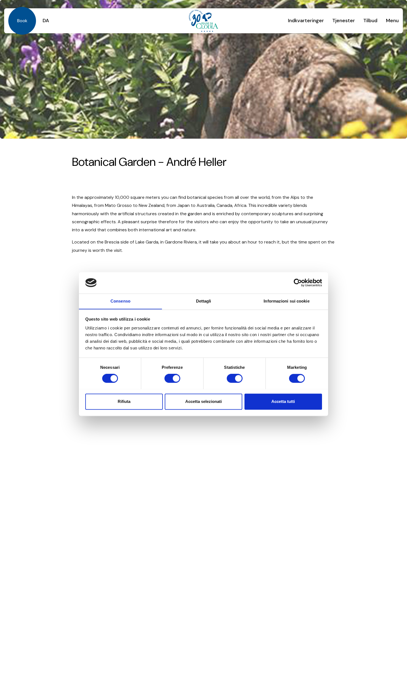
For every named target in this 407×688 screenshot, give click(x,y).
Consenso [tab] (120, 301)
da (46, 20)
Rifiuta (124, 401)
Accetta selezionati (203, 401)
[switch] (172, 378)
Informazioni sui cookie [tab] (286, 301)
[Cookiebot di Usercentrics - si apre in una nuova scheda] (298, 282)
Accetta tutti (283, 401)
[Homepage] (203, 21)
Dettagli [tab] (203, 301)
